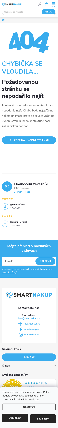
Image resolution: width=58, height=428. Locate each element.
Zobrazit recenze (22, 191)
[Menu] (53, 4)
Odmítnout (15, 418)
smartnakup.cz (31, 329)
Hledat (48, 11)
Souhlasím (43, 418)
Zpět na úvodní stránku (31, 140)
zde (37, 399)
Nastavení (29, 407)
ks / (29, 357)
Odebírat (45, 261)
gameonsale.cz (31, 334)
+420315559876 (31, 323)
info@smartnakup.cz (29, 318)
